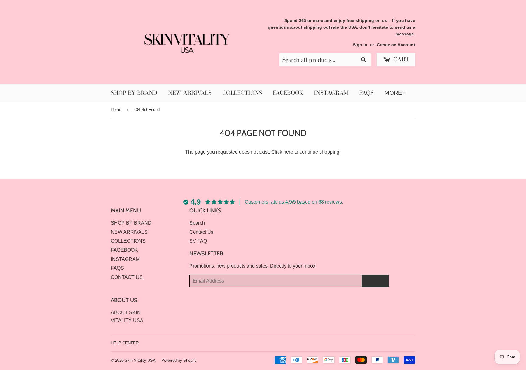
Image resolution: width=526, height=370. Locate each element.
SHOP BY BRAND (134, 92)
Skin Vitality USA (140, 360)
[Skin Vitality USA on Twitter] (388, 343)
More (393, 93)
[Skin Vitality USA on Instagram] (409, 343)
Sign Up (375, 281)
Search (197, 223)
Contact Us (201, 232)
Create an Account (396, 45)
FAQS (366, 92)
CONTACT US (127, 277)
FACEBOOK (288, 92)
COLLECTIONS (242, 92)
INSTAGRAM (331, 92)
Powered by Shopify (179, 360)
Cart (400, 59)
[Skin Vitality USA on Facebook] (398, 343)
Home (116, 109)
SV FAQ (198, 241)
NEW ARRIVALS (190, 92)
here (288, 152)
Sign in (360, 45)
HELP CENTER (125, 343)
